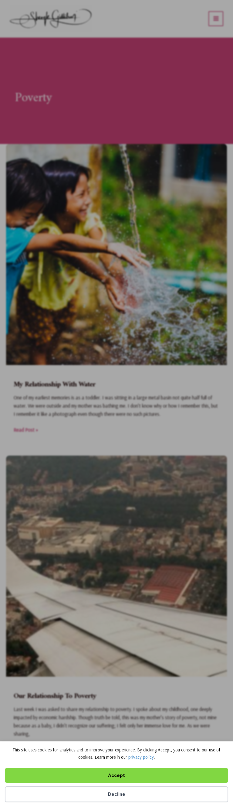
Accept (116, 775)
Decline (116, 794)
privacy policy (141, 757)
